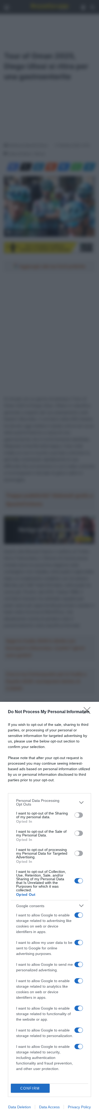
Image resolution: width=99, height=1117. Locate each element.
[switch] (78, 815)
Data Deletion (19, 1107)
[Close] (89, 712)
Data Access (49, 1107)
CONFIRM (30, 1088)
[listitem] (49, 802)
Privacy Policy (79, 1107)
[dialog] (49, 909)
